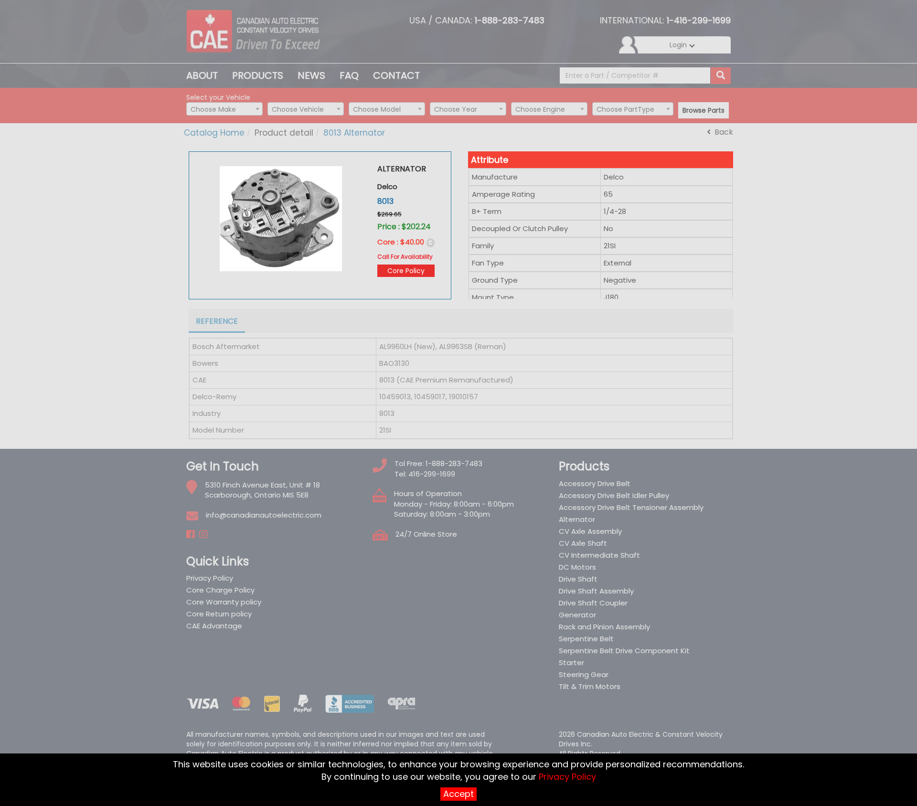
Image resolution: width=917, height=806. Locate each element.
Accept (458, 794)
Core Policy (406, 271)
